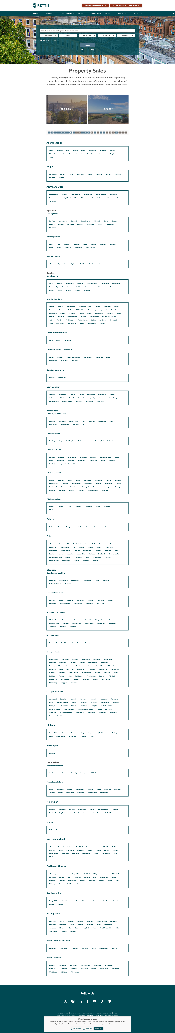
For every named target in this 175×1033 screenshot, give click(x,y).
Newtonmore (73, 736)
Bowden (97, 306)
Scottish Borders (54, 299)
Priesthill (112, 676)
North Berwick (54, 401)
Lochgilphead (66, 198)
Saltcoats (68, 247)
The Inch (71, 490)
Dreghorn (105, 490)
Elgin (50, 830)
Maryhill (94, 706)
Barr (65, 264)
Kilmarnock (90, 224)
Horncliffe (80, 850)
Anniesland (53, 699)
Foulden (69, 287)
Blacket (51, 480)
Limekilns (70, 554)
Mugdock (86, 928)
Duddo (114, 847)
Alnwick (52, 847)
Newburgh (101, 554)
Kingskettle (87, 550)
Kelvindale (115, 702)
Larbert (78, 527)
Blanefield (90, 921)
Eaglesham (80, 600)
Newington (107, 487)
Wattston (94, 773)
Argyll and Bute (54, 186)
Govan (90, 666)
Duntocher (74, 948)
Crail (93, 544)
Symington (80, 792)
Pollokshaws (79, 676)
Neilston (110, 600)
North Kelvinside (106, 706)
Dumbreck (69, 666)
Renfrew (60, 904)
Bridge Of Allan (102, 921)
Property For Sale (63, 1013)
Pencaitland (89, 401)
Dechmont (62, 965)
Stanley (79, 884)
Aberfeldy (52, 874)
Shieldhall (86, 679)
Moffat (108, 357)
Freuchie (90, 547)
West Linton (72, 323)
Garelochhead (75, 194)
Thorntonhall (92, 792)
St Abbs (68, 290)
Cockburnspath (92, 283)
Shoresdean (86, 853)
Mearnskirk (100, 600)
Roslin (99, 813)
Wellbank (62, 177)
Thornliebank (78, 603)
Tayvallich (52, 201)
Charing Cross (54, 620)
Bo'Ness (52, 527)
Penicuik (81, 813)
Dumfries (60, 357)
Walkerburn (60, 323)
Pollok (70, 676)
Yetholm (102, 323)
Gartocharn (62, 378)
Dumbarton (63, 948)
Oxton (51, 320)
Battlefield (65, 659)
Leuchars (52, 554)
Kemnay (112, 150)
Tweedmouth (106, 853)
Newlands (107, 673)
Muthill (109, 880)
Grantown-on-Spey (77, 733)
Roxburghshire (83, 320)
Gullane (51, 398)
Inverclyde (52, 745)
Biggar (51, 789)
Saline (87, 557)
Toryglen (64, 683)
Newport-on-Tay (114, 554)
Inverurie (103, 150)
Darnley (82, 662)
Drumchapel (103, 699)
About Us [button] (122, 14)
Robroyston (89, 643)
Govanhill (99, 666)
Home (35, 18)
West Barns (100, 401)
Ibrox (61, 669)
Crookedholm (62, 221)
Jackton (52, 792)
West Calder (53, 972)
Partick (99, 709)
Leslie (116, 550)
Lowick (90, 850)
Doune (72, 924)
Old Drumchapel (69, 709)
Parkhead (52, 676)
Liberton (118, 483)
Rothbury (116, 850)
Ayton (51, 283)
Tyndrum (73, 931)
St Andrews (97, 557)
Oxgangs (118, 487)
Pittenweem (78, 557)
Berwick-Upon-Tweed (83, 847)
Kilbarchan (85, 901)
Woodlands (113, 712)
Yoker (51, 716)
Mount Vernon (76, 643)
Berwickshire (52, 276)
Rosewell (91, 813)
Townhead (52, 626)
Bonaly (70, 480)
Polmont (87, 527)
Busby (61, 600)
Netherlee (52, 603)
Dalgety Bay (53, 547)
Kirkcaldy (98, 550)
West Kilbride (90, 247)
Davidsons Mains (105, 457)
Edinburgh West (53, 499)
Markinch (92, 554)
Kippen (77, 928)
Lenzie (97, 580)
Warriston (76, 464)
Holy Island (70, 850)
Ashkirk (60, 306)
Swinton (77, 290)
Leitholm (109, 287)
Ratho (103, 460)
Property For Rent (76, 1013)
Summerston (80, 712)
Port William (53, 361)
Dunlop (114, 221)
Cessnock (52, 662)
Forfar (71, 174)
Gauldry (99, 547)
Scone (61, 884)
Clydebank (52, 948)
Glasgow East (52, 635)
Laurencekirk (67, 154)
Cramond (93, 457)
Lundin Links (81, 554)
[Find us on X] (65, 1001)
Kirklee (73, 706)
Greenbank (108, 483)
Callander (52, 924)
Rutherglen (65, 679)
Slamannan (97, 527)
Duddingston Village (56, 441)
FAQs (115, 1013)
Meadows (64, 487)
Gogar (51, 460)
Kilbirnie (93, 244)
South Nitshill (106, 679)
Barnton (52, 457)
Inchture (52, 880)
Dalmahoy (65, 483)
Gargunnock (108, 924)
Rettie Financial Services (104, 1013)
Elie (74, 547)
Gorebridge (82, 809)
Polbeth (94, 969)
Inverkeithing (65, 550)
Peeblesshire (70, 320)
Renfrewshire (53, 893)
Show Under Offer (49, 40)
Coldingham (105, 283)
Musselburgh (113, 398)
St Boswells (113, 320)
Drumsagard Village (55, 666)
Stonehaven (103, 154)
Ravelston (112, 460)
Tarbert (119, 198)
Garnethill (88, 620)
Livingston (63, 969)
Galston (61, 224)
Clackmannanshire (56, 332)
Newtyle (52, 177)
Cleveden (83, 699)
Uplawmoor (89, 603)
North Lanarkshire (54, 765)
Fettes (116, 457)
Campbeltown (54, 194)
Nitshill (116, 673)
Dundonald (75, 244)
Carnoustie (53, 174)
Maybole (73, 264)
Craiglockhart (53, 483)
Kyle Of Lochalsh (103, 733)
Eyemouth (59, 287)
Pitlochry (52, 884)
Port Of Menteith (105, 928)
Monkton (83, 264)
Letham (108, 174)
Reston (60, 290)
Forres (68, 830)
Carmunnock (108, 659)
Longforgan (72, 880)
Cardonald (96, 659)
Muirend (97, 673)
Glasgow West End (54, 692)
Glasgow (51, 569)
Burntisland (77, 544)
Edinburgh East (53, 433)
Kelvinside (64, 706)
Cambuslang (86, 659)
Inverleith (71, 460)
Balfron (62, 921)
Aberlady (52, 394)
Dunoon (64, 194)
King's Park (70, 669)
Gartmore (52, 928)
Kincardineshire (54, 154)
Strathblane (53, 931)
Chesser (60, 506)
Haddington (62, 398)
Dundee (62, 174)
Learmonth (102, 421)
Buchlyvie (113, 921)
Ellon (67, 150)
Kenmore (62, 880)
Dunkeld (78, 877)
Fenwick (52, 224)
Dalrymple (97, 221)
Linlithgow (52, 969)
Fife (48, 536)
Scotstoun (52, 712)
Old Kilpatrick (103, 948)
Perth (117, 880)
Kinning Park (81, 669)
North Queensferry (55, 557)
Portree (83, 736)
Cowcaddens (66, 620)
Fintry (99, 924)
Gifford (112, 394)
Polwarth (52, 490)
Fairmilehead (76, 483)
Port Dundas (101, 623)
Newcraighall (99, 441)
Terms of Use (61, 1015)
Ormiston (79, 401)
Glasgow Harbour (62, 702)
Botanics (63, 699)
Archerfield (62, 394)
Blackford (61, 480)
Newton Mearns (65, 603)
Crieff (69, 877)
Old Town (112, 421)
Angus (49, 166)
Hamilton (117, 789)
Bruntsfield (87, 480)
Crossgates (102, 544)
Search (87, 45)
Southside (108, 813)
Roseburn (107, 506)
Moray (49, 822)
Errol (94, 877)
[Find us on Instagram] (72, 1001)
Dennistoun (64, 643)
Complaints (90, 1015)
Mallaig (114, 733)
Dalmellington (85, 221)
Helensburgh (88, 194)
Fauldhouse (97, 965)
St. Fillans (70, 884)
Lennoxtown (87, 580)
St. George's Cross (66, 712)
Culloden (65, 733)
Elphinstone (102, 394)
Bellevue (52, 421)
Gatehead (70, 224)
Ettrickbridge (92, 310)
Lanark (60, 792)
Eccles (70, 310)
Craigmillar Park (93, 490)
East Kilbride (80, 789)
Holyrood (81, 441)
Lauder (51, 317)
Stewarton (52, 228)
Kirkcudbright (88, 357)
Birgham (59, 283)
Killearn (61, 928)
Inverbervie (92, 150)
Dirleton (72, 394)
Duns (51, 287)
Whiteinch (102, 712)
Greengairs (84, 773)
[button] (173, 13)
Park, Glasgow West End (85, 709)
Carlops (116, 306)
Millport (59, 247)
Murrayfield (81, 460)
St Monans (107, 557)
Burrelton (52, 877)
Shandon (110, 198)
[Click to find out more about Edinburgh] (66, 109)
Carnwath (60, 789)
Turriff (51, 157)
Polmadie (102, 676)
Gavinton (79, 287)
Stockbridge (65, 424)
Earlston (61, 310)
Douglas (69, 789)
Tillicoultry (67, 340)
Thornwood (91, 712)
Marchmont (53, 487)
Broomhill (73, 699)
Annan (51, 357)
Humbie (72, 398)
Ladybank (107, 550)
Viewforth (81, 490)
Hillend (92, 809)
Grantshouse (89, 287)
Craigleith (83, 457)
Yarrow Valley (91, 323)
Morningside (85, 487)
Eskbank (72, 809)
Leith (90, 441)
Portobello (110, 441)
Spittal (96, 853)
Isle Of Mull (113, 194)
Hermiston (60, 460)
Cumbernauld (53, 773)
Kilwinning (103, 244)
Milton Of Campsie (55, 584)
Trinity (68, 464)
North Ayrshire (53, 236)
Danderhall (62, 809)
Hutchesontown (114, 620)
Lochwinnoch (117, 901)
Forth (99, 789)
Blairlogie (80, 921)
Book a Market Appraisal (94, 5)
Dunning (87, 877)
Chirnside (80, 283)
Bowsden (97, 847)
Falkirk (50, 519)
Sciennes (62, 490)
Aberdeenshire (54, 142)
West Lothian (53, 957)
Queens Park (53, 679)
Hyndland (84, 702)
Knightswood (84, 706)
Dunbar (81, 394)
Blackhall (61, 457)
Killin (69, 928)
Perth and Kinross (56, 866)
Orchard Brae (93, 460)
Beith (58, 244)
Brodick (66, 244)
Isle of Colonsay (101, 194)
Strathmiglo (66, 561)
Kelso (119, 313)
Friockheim (80, 174)
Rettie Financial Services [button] (72, 14)
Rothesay (100, 198)
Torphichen (115, 969)
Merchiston (74, 487)
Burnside (75, 659)
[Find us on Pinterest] (109, 1001)
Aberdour (52, 544)
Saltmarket (112, 623)
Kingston (66, 623)
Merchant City (77, 623)
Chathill (105, 847)
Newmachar (79, 154)
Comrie (61, 877)
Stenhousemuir (110, 527)
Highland (51, 725)
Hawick (81, 313)
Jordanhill (94, 702)
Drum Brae (88, 506)
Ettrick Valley (80, 310)
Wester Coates (54, 510)
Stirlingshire (53, 913)
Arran (51, 244)
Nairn (51, 736)
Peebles (59, 320)
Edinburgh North (53, 450)
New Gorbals (89, 623)
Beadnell (61, 847)
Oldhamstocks (67, 401)
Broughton (107, 306)
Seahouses (65, 853)
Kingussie (91, 733)
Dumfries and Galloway (59, 349)
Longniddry (91, 398)
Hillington (52, 669)
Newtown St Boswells (109, 317)
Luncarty (82, 880)
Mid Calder (84, 969)
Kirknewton (108, 965)
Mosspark (62, 673)
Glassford (107, 789)
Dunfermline (65, 547)
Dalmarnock (53, 643)
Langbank (106, 901)
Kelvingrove (53, 706)
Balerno (51, 506)
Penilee (61, 676)
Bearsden (52, 580)
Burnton (52, 221)
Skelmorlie (78, 247)
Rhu (82, 198)
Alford (51, 150)
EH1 (83, 424)
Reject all (89, 1028)
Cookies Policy (81, 1015)
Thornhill (75, 361)
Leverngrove (103, 669)
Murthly (101, 880)
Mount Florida (73, 673)
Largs (51, 247)
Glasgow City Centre (55, 612)
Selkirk (93, 320)
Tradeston (63, 626)
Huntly (75, 150)
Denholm (52, 310)
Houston (76, 901)
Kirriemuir (99, 174)
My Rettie (138, 14)
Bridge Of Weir (54, 901)
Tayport (76, 561)
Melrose (83, 317)
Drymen (80, 924)
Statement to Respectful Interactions (107, 1015)
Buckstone (98, 480)
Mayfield (62, 813)
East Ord (52, 850)
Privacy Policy (71, 1015)
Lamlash (112, 244)
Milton (94, 948)
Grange (98, 483)
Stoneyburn (104, 969)
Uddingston (104, 792)
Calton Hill (62, 421)
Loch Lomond (53, 198)
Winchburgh (75, 972)
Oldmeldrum (91, 154)
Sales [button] (35, 14)
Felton (61, 850)
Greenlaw (72, 313)
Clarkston (70, 600)
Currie (69, 506)
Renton (114, 948)
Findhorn (59, 830)
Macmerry (102, 398)
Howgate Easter (103, 809)
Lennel (118, 287)
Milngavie (106, 580)
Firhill (51, 702)
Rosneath (91, 198)
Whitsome (87, 290)
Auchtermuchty (64, 544)
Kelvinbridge (105, 702)
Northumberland (55, 839)
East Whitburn (85, 965)
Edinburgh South (53, 473)
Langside (92, 669)
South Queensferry (55, 464)
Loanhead (52, 813)
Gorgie (98, 506)
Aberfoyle (52, 921)
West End (76, 424)
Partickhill (108, 709)
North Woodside (54, 709)
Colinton (108, 480)
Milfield (98, 850)
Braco (106, 874)
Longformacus (72, 317)
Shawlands (75, 679)
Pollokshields (91, 676)
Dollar (58, 340)
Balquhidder (76, 874)
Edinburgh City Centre (56, 414)
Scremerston (53, 853)
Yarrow (81, 323)
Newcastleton (94, 317)
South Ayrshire (53, 256)
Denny (60, 527)
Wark (116, 853)
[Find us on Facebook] (87, 1001)
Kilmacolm (96, 901)
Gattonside (53, 313)
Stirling (117, 928)
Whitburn (64, 972)
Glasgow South (53, 652)
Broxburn (52, 965)
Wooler (51, 857)
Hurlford (80, 224)
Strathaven (70, 792)
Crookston (62, 662)
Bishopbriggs (63, 580)
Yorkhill (59, 716)
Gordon (62, 313)
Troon (101, 264)
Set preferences (77, 1028)
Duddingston (70, 441)
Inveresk (81, 398)
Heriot (89, 313)
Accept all (98, 1028)
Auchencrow (71, 306)
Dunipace (69, 527)
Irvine (85, 244)
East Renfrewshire (54, 593)
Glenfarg (114, 877)
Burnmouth (70, 283)
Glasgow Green (100, 620)
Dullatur (64, 773)
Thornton (85, 561)
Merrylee (52, 673)
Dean (83, 421)
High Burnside (110, 666)
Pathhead (72, 813)
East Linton (91, 394)
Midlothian (52, 801)
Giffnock (90, 600)
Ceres (86, 544)
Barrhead (52, 600)
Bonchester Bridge (85, 306)
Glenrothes (109, 547)
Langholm (99, 357)
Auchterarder (64, 874)
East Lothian (53, 386)
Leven (61, 554)
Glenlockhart (88, 483)
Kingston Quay (54, 623)
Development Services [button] (100, 14)
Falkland (81, 547)
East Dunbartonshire (55, 573)
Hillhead (74, 702)
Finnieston (77, 620)
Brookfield (65, 901)
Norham (106, 850)
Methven (92, 880)
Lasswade (115, 809)
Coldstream (116, 283)
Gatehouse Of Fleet (73, 357)
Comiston (118, 480)
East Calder (73, 965)
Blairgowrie (97, 874)
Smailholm (102, 320)
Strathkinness (54, 561)
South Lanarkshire (54, 782)
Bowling (52, 378)
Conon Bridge (53, 733)
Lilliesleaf (61, 317)
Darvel (106, 221)
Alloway (52, 264)
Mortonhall (96, 487)
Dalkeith (52, 809)
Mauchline (110, 224)
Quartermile (53, 424)
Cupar (112, 544)
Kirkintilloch (75, 580)
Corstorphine (72, 457)
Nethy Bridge (60, 736)
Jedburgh (110, 313)
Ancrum (52, 306)
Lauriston (92, 421)
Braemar (60, 150)
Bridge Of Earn (116, 874)
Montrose (118, 174)
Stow (51, 323)
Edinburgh (52, 410)
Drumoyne (104, 662)
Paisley (51, 904)
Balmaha (70, 921)
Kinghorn (77, 550)
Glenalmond (104, 877)
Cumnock (74, 221)
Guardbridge (53, 550)
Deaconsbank (92, 662)
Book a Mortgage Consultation (125, 5)
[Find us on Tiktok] (102, 1001)
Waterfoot (100, 603)
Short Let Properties (89, 1013)
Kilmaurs (100, 224)
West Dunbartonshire (58, 940)
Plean (94, 928)
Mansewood (115, 669)
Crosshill (73, 662)
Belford (69, 847)
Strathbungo (53, 683)
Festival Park (80, 666)
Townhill (95, 561)
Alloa (51, 340)
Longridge (74, 969)
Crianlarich (62, 924)
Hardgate (85, 948)
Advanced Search (86, 50)
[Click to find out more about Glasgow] (108, 109)
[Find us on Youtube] (94, 1001)
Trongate (73, 626)
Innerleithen (99, 313)
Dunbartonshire (55, 369)
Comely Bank (73, 421)
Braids (78, 480)
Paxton (51, 290)
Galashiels (114, 310)
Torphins (113, 154)
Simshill (95, 679)
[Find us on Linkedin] (80, 1001)
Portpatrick (64, 361)
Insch (83, 150)
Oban (76, 198)
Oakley (67, 557)
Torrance (68, 584)
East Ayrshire (52, 214)
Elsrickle (91, 789)
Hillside (90, 174)
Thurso (92, 736)
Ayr (59, 264)
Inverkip (52, 753)
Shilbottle (75, 853)
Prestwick (92, 264)
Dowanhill (93, 699)
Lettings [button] (50, 14)
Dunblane (90, 924)
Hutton (100, 287)
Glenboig (74, 773)
